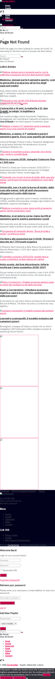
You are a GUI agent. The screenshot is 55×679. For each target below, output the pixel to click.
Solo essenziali (6, 678)
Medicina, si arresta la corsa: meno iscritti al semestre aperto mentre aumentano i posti (25, 217)
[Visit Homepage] (7, 1)
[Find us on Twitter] (3, 12)
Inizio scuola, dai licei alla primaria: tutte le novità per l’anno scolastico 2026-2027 (24, 266)
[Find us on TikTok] (1, 12)
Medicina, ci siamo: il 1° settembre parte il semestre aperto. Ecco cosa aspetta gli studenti (27, 135)
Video (7, 522)
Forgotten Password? (10, 580)
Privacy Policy (11, 535)
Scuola (8, 8)
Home (7, 5)
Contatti (9, 524)
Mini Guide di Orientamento (17, 540)
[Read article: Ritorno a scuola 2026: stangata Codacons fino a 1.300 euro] (27, 152)
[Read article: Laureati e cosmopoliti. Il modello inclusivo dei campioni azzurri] (27, 312)
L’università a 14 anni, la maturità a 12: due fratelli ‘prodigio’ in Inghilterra (24, 110)
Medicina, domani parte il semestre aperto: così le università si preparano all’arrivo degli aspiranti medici (27, 82)
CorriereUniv (13, 545)
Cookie (8, 538)
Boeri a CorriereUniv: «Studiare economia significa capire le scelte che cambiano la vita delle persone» (26, 292)
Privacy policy (19, 678)
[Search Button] (22, 28)
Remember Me (10, 570)
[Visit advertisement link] (19, 385)
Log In (3, 608)
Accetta (47, 675)
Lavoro (8, 13)
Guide (7, 648)
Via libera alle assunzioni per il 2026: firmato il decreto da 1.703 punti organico (26, 240)
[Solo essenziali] (27, 678)
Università (9, 10)
